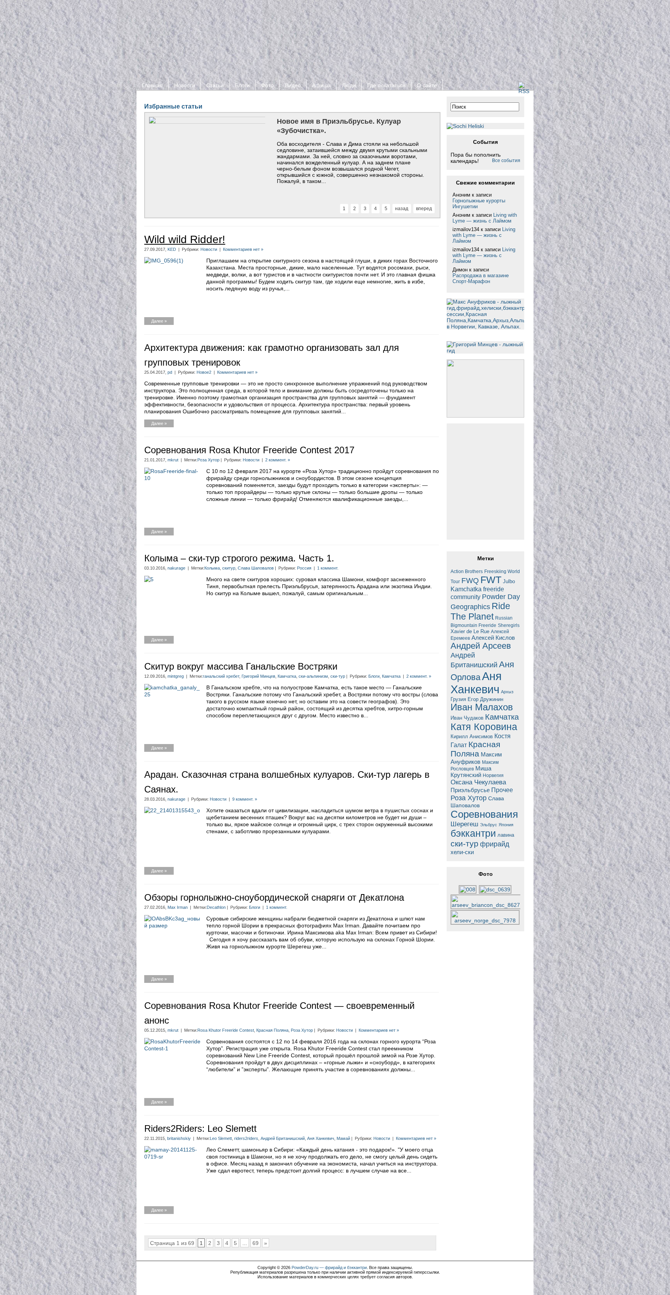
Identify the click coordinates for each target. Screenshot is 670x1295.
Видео (293, 85)
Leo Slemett (221, 1138)
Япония (506, 824)
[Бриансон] (486, 905)
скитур (228, 568)
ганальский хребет (221, 676)
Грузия (458, 699)
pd (170, 372)
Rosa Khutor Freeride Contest (225, 1030)
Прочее (502, 789)
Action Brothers (467, 571)
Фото (267, 85)
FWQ (470, 581)
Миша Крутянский (471, 771)
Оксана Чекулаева (478, 782)
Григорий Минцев (258, 676)
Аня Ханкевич (320, 1138)
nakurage (176, 568)
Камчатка (287, 676)
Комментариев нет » (243, 249)
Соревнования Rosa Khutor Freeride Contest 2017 (249, 450)
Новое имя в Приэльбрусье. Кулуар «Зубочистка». (339, 126)
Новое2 (204, 372)
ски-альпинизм (313, 676)
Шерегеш (464, 824)
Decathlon (216, 907)
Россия (304, 568)
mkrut (173, 460)
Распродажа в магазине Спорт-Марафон (480, 278)
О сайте (427, 85)
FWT (490, 579)
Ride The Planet (480, 611)
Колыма (212, 568)
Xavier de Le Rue (470, 631)
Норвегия (493, 775)
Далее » (159, 321)
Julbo (509, 581)
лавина (505, 835)
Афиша (321, 85)
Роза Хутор (208, 460)
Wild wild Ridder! (184, 239)
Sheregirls (509, 625)
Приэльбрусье (470, 790)
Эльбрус (488, 824)
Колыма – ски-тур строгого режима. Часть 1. (239, 558)
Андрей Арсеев (481, 646)
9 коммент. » (244, 799)
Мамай (343, 1138)
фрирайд (494, 844)
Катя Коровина (484, 727)
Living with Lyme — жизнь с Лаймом (484, 218)
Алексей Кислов (493, 637)
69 (255, 1243)
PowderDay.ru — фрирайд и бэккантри (329, 1267)
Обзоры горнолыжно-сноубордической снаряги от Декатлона (274, 897)
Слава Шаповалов (256, 568)
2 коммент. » (277, 460)
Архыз (507, 691)
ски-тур (337, 676)
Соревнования (484, 814)
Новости (184, 85)
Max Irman (178, 907)
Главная (152, 85)
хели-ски (462, 852)
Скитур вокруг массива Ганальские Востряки (240, 666)
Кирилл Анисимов (472, 736)
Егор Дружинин (485, 699)
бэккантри (473, 833)
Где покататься (386, 85)
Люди (349, 85)
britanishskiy (179, 1138)
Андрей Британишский (283, 1138)
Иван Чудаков (467, 718)
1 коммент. (327, 568)
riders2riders (246, 1138)
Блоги (242, 85)
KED (172, 249)
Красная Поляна (272, 1030)
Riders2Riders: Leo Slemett (200, 1128)
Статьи (215, 85)
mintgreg (176, 676)
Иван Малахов (482, 707)
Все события (506, 160)
